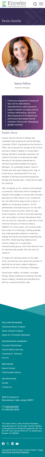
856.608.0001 (12, 406)
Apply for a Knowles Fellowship (16, 335)
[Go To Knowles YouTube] (17, 443)
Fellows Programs (12, 322)
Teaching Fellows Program (13, 327)
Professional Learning (14, 341)
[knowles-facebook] (3, 443)
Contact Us (7, 387)
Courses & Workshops (11, 345)
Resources (7, 364)
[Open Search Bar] (35, 4)
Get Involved (9, 379)
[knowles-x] (7, 443)
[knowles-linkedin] (12, 443)
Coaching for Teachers (12, 354)
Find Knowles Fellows (11, 372)
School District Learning (12, 349)
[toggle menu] (41, 5)
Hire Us (5, 358)
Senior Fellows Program (12, 331)
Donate (5, 383)
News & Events (8, 368)
